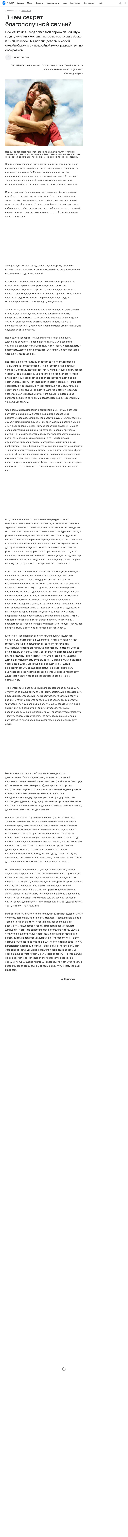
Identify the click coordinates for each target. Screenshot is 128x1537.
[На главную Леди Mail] (10, 3)
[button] (44, 113)
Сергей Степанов (21, 57)
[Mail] (4, 3)
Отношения (26, 11)
